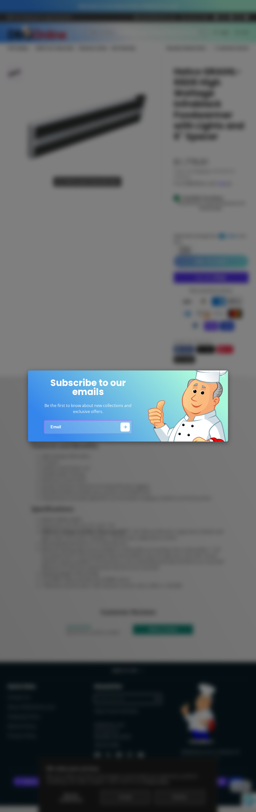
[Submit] (125, 427)
